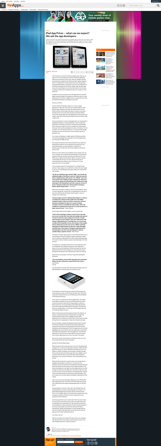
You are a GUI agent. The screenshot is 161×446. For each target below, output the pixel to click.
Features (16, 1)
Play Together (33, 9)
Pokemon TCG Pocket (14, 9)
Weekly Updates (70, 439)
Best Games (9, 1)
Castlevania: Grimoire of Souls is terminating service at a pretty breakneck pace (63, 435)
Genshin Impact (24, 9)
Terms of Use (77, 444)
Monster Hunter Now (43, 9)
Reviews (23, 1)
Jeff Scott (49, 71)
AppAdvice (55, 330)
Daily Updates (61, 439)
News (3, 1)
